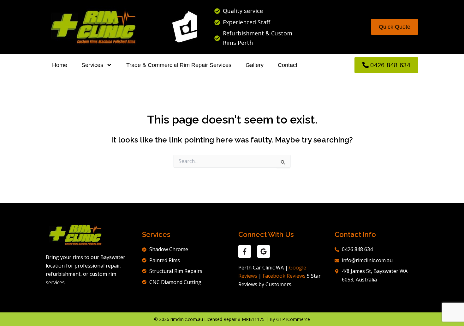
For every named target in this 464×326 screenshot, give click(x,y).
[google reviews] (263, 251)
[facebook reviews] (244, 251)
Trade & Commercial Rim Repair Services (178, 65)
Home (59, 65)
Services (92, 65)
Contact (287, 65)
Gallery (255, 65)
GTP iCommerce (293, 319)
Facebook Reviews (284, 275)
